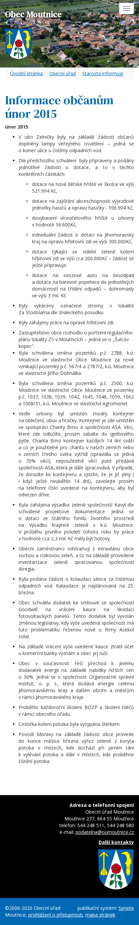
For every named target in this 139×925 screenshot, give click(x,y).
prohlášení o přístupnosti (55, 915)
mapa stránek (100, 915)
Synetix (126, 908)
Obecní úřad (62, 73)
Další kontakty (116, 842)
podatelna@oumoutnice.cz (105, 832)
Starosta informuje (102, 73)
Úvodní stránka (26, 73)
